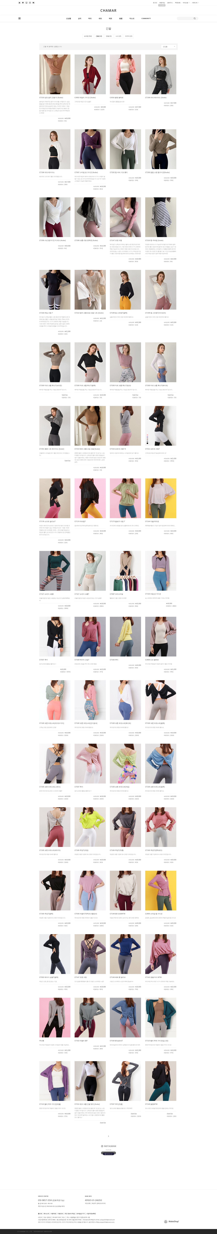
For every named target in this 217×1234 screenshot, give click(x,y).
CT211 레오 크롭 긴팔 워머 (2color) (87, 1104)
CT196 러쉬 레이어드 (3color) (155, 97)
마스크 (132, 18)
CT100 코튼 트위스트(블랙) (155, 723)
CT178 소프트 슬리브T (47, 521)
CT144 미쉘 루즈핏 (152, 521)
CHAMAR (108, 10)
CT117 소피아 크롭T (82, 594)
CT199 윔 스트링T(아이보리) (155, 313)
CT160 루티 (114, 660)
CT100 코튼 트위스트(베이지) (49, 850)
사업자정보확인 (91, 1214)
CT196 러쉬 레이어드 (47, 172)
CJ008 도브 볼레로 (152, 660)
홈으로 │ (40, 1214)
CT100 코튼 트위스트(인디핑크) (86, 723)
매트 (110, 18)
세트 (100, 18)
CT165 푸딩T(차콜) (117, 850)
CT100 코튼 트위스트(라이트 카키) (51, 723)
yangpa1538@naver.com (107, 1220)
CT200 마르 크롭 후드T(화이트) (156, 385)
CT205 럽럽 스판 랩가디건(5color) (157, 172)
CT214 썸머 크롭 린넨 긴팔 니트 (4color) (89, 313)
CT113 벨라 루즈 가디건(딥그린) (156, 1041)
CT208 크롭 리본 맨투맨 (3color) (86, 240)
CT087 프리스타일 (116, 594)
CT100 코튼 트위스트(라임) (119, 787)
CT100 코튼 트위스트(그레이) (49, 787)
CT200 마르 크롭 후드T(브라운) (50, 385)
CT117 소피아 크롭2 (46, 594)
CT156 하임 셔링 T (46, 313)
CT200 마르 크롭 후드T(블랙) (85, 385)
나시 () (118, 36)
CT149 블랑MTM (151, 1104)
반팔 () (109, 36)
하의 (90, 18)
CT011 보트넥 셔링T (152, 449)
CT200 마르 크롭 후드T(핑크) (120, 385)
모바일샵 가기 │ (81, 1214)
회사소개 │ (47, 1214)
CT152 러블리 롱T (81, 1041)
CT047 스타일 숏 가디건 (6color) (86, 172)
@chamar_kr (108, 1154)
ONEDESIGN (48, 1231)
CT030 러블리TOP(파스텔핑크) (86, 914)
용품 (120, 18)
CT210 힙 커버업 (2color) (154, 240)
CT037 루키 (43, 660)
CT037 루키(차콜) (116, 1104)
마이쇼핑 (185, 3)
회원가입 (162, 3)
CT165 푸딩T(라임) (81, 850)
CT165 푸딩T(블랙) (46, 914)
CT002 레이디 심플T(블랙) (48, 977)
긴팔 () (99, 36)
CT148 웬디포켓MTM (117, 914)
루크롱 (41, 1041)
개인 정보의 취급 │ (70, 1214)
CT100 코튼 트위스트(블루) (155, 787)
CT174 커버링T (80, 521)
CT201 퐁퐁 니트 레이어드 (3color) (51, 449)
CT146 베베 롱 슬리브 (118, 977)
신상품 (68, 18)
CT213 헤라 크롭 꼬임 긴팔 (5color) (87, 449)
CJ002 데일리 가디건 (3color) (85, 97)
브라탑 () (88, 36)
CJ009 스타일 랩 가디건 (153, 914)
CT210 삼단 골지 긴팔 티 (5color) (51, 97)
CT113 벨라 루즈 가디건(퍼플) (50, 1104)
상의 (79, 18)
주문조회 (177, 3)
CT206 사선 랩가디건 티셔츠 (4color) (52, 240)
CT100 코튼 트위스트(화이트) (120, 723)
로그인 (155, 3)
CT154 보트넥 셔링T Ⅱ (118, 449)
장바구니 (169, 3)
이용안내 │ (61, 1214)
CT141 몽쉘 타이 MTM (153, 977)
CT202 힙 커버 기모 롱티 (119, 172)
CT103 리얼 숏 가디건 (153, 594)
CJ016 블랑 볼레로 (116, 97)
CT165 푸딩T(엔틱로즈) (153, 850)
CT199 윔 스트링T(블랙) (118, 313)
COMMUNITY (146, 18)
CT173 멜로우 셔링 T (117, 521)
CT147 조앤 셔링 (116, 240)
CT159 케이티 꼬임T (82, 660)
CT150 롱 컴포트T (116, 1041)
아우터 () (128, 36)
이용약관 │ (54, 1214)
